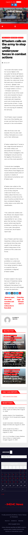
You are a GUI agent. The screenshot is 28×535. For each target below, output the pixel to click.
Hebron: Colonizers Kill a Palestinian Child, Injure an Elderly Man (14, 344)
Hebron (6, 335)
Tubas (13, 357)
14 (17, 478)
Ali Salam (17, 347)
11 (6, 478)
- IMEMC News (14, 11)
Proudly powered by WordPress (10, 514)
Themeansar (15, 516)
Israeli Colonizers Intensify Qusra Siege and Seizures (13, 378)
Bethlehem (7, 352)
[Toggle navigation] (15, 26)
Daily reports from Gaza (10, 396)
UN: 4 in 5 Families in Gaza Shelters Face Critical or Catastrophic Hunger (14, 438)
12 (10, 478)
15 (21, 478)
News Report (14, 37)
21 (17, 482)
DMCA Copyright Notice (14, 524)
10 (2, 478)
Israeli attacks (6, 37)
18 (6, 482)
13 (13, 478)
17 (2, 482)
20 (14, 482)
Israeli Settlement (9, 337)
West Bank (12, 340)
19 (10, 482)
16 (24, 478)
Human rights (7, 369)
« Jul (2, 494)
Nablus (16, 372)
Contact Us (14, 520)
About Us (7, 520)
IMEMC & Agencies (15, 318)
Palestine (20, 37)
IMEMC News (17, 364)
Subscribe (20, 520)
